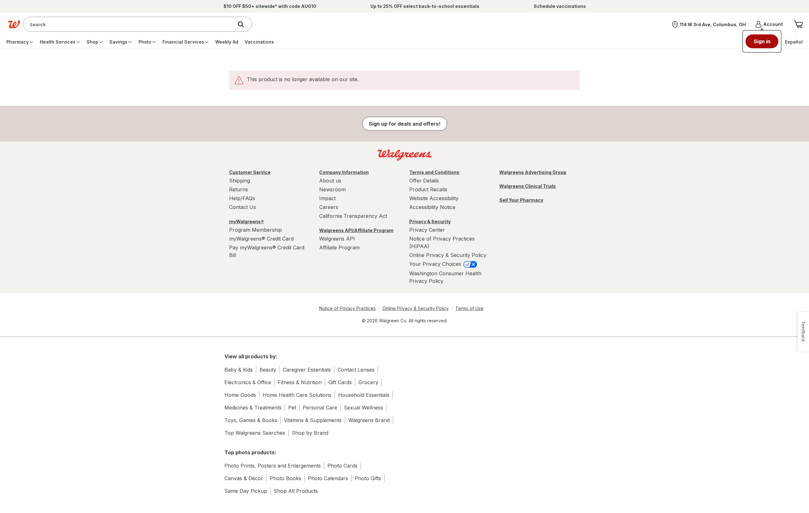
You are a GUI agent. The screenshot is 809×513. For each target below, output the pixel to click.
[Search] (244, 24)
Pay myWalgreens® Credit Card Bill (266, 251)
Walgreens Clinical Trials (527, 186)
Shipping (239, 180)
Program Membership (255, 230)
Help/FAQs (242, 198)
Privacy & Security (430, 221)
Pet (292, 407)
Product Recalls (428, 189)
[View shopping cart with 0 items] (798, 24)
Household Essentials (363, 395)
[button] (769, 24)
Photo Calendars (328, 478)
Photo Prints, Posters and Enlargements (272, 465)
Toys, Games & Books (250, 420)
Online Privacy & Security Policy (447, 255)
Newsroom (332, 189)
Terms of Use (469, 308)
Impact (327, 198)
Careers (328, 207)
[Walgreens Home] (14, 24)
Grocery (368, 382)
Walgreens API (337, 239)
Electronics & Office (247, 382)
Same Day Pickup (245, 491)
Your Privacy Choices (436, 264)
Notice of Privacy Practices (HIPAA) (442, 242)
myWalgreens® (246, 221)
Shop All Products (296, 491)
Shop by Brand (310, 433)
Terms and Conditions (434, 172)
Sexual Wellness (363, 407)
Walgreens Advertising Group (532, 172)
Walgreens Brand (369, 420)
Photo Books (285, 478)
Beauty (267, 370)
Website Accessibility (434, 198)
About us (330, 180)
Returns (238, 189)
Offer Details (424, 180)
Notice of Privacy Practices (347, 308)
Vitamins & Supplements (313, 420)
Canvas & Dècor (243, 478)
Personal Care (320, 407)
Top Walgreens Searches (254, 433)
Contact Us (242, 207)
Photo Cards (342, 465)
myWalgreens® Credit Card (261, 239)
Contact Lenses (356, 370)
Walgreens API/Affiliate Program (356, 230)
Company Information (344, 172)
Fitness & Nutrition (300, 382)
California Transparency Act (353, 216)
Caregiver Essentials (307, 370)
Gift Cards (340, 382)
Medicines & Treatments (253, 407)
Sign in (762, 41)
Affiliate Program (339, 247)
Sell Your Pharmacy (521, 200)
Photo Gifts (368, 478)
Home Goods (240, 395)
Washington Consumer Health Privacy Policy (445, 277)
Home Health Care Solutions (297, 395)
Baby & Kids (238, 370)
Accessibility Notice (432, 207)
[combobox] (129, 24)
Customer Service (250, 172)
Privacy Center (427, 230)
